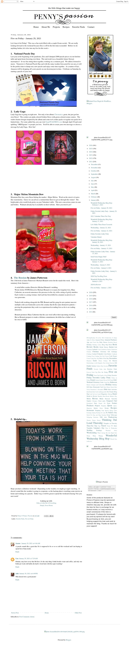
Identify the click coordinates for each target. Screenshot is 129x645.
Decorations (113, 358)
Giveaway (96, 382)
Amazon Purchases (111, 340)
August (93, 177)
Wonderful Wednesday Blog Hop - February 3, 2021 (102, 204)
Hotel (105, 387)
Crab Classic (105, 356)
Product (114, 403)
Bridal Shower (104, 347)
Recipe (107, 408)
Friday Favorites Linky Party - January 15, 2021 (103, 252)
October (94, 171)
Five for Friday (103, 372)
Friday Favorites (112, 375)
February (94, 197)
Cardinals (94, 349)
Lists (95, 394)
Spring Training (96, 413)
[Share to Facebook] (51, 516)
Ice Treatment (92, 389)
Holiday (108, 384)
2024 (91, 152)
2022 (91, 158)
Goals (102, 382)
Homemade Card (98, 387)
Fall (116, 363)
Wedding (89, 430)
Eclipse (106, 361)
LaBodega (101, 392)
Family (89, 366)
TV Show (114, 426)
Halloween (113, 382)
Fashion (94, 366)
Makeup (110, 394)
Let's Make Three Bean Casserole (101, 224)
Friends (92, 380)
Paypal (100, 403)
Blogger (68, 640)
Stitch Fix (89, 415)
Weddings (99, 430)
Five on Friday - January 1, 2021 (101, 287)
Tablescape (114, 415)
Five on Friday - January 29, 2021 (101, 208)
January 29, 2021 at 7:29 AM (28, 558)
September (94, 174)
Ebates (100, 361)
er (94, 363)
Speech (107, 410)
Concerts (100, 354)
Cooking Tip (98, 356)
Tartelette (95, 417)
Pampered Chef (111, 401)
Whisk (88, 436)
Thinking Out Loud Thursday (102, 421)
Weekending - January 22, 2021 (101, 227)
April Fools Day (94, 342)
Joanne (18, 543)
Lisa (17, 558)
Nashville (114, 399)
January (93, 200)
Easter (95, 361)
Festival (89, 372)
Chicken (89, 352)
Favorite (106, 366)
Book (110, 345)
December (94, 164)
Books (96, 347)
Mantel (114, 394)
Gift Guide (110, 380)
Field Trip (94, 372)
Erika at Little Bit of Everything (46, 503)
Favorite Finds (20, 519)
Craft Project (113, 356)
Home (47, 613)
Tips (99, 426)
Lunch (99, 394)
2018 (91, 299)
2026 (91, 145)
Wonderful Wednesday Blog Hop (102, 437)
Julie (17, 573)
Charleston (114, 349)
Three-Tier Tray (92, 426)
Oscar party (102, 401)
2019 (91, 295)
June (92, 184)
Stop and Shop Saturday (99, 415)
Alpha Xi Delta (91, 340)
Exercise (112, 363)
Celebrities (104, 349)
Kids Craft (95, 392)
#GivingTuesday (91, 338)
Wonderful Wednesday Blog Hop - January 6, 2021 (102, 280)
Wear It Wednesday (111, 428)
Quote (109, 405)
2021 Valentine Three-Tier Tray (101, 216)
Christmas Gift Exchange (108, 352)
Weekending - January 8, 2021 (100, 265)
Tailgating (89, 417)
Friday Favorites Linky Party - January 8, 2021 (104, 272)
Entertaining (90, 363)
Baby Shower (103, 342)
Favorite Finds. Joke (100, 369)
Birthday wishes (97, 345)
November (94, 167)
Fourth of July (103, 375)
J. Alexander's (99, 389)
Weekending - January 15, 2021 (101, 245)
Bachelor (110, 342)
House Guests (110, 387)
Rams (101, 408)
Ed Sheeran (113, 361)
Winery (101, 436)
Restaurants (90, 410)
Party (95, 403)
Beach (115, 342)
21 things (114, 338)
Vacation (89, 428)
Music (101, 399)
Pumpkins (103, 406)
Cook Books (107, 354)
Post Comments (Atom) (26, 617)
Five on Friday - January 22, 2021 (101, 231)
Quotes (96, 408)
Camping (89, 349)
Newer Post (15, 613)
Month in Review (92, 396)
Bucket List (113, 347)
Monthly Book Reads (103, 396)
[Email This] (45, 516)
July (92, 181)
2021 (91, 161)
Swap (108, 415)
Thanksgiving (112, 417)
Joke (106, 389)
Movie (89, 399)
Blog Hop (105, 345)
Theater (89, 420)
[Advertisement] (47, 529)
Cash (99, 349)
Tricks (108, 426)
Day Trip (96, 358)
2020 (91, 292)
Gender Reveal (103, 380)
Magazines (104, 394)
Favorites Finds (112, 369)
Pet (105, 403)
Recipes (114, 408)
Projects (97, 405)
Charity (109, 349)
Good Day (107, 382)
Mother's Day (113, 396)
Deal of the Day (104, 358)
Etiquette (100, 363)
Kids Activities (112, 389)
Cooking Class (90, 356)
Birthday (89, 345)
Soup (102, 410)
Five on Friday (29, 519)
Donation (89, 361)
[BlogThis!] (47, 516)
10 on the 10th (100, 338)
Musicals (107, 399)
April (93, 190)
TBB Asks (103, 417)
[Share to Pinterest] (53, 516)
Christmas (95, 351)
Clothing (89, 354)
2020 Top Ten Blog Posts (99, 276)
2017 (91, 302)
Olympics (94, 401)
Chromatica (58, 114)
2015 (91, 308)
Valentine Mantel (96, 237)
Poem (108, 403)
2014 (91, 312)
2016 (91, 305)
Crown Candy (90, 358)
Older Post (78, 613)
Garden (97, 380)
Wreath (112, 439)
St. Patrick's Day (111, 412)
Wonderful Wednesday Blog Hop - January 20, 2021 (102, 241)
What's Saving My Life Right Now (107, 433)
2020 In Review (96, 284)
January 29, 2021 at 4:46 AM (30, 543)
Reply (17, 552)
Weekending (92, 432)
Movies (95, 398)
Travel (103, 425)
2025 (91, 148)
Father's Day (100, 366)
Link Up (92, 394)
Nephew (89, 401)
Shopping (97, 410)
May (92, 187)
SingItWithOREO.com (53, 122)
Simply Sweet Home (46, 505)
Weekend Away (111, 430)
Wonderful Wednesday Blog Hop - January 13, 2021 (102, 261)
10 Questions (107, 338)
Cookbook (114, 354)
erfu (96, 363)
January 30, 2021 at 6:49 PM (28, 573)
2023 (91, 155)
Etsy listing (106, 363)
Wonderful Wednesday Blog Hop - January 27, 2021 (102, 220)
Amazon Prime (99, 340)
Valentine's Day (98, 428)
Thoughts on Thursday (110, 423)
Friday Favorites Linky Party (100, 234)
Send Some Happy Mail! (99, 257)
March (93, 194)
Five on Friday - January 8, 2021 (101, 268)
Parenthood (89, 403)
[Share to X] (49, 516)
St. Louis (103, 413)
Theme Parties (96, 420)
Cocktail (94, 354)
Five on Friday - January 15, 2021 (101, 248)
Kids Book (89, 392)
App (88, 342)
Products (90, 405)
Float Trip (96, 375)
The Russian (20, 277)
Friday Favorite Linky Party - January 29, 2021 (104, 212)
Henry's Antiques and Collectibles (96, 385)
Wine (94, 436)
